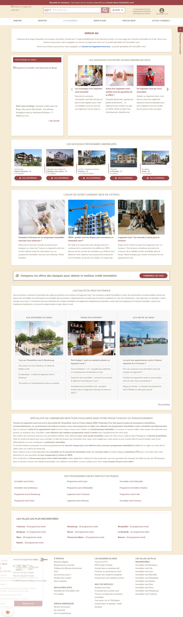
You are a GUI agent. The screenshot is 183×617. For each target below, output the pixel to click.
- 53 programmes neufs (31, 526)
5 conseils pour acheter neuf (107, 591)
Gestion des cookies (62, 578)
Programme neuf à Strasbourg (27, 494)
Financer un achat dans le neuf (108, 571)
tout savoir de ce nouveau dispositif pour (91, 2)
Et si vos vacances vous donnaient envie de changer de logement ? (141, 370)
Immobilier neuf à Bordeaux (26, 488)
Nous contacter (60, 581)
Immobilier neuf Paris (144, 587)
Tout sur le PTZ (101, 562)
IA (119, 10)
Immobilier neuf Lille (143, 568)
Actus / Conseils (161, 21)
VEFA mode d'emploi (103, 565)
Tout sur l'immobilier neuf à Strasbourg (36, 360)
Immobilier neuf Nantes (145, 581)
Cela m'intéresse (29, 178)
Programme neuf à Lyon (77, 481)
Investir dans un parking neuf (107, 568)
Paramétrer (17, 603)
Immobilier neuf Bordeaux (146, 565)
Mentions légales (61, 562)
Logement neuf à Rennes (78, 501)
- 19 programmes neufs (85, 537)
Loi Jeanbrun (70, 21)
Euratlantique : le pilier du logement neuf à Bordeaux (36, 376)
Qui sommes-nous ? (62, 575)
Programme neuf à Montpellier (80, 488)
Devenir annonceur (62, 607)
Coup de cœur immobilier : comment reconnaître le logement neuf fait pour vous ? (91, 379)
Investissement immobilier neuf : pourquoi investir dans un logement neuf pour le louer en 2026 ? (91, 389)
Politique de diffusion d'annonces (68, 568)
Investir (42, 21)
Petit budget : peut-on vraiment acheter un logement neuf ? (90, 361)
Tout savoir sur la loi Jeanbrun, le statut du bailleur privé (36, 367)
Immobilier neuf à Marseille (131, 481)
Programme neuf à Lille (130, 494)
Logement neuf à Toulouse (78, 494)
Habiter (17, 21)
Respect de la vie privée (64, 565)
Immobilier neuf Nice (144, 584)
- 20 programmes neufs (29, 537)
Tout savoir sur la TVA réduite (107, 600)
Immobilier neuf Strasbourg (146, 591)
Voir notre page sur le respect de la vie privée (21, 595)
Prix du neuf (129, 21)
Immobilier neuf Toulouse (146, 594)
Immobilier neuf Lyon (144, 571)
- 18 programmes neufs (131, 537)
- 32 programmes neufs (133, 526)
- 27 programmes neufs (31, 532)
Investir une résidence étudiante (108, 575)
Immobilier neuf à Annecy (130, 501)
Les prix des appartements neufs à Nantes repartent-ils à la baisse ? (142, 361)
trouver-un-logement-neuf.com (96, 46)
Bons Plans (100, 21)
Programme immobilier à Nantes (133, 488)
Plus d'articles (164, 404)
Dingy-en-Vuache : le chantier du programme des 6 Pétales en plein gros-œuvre (142, 388)
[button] (7, 612)
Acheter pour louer (103, 587)
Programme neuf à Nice (24, 501)
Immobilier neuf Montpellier (146, 578)
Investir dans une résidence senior (109, 578)
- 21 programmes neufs (133, 532)
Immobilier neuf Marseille (146, 575)
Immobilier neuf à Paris (24, 481)
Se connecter (59, 610)
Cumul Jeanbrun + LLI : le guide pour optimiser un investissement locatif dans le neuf (91, 370)
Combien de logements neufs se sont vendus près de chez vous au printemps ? (142, 379)
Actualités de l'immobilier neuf (66, 591)
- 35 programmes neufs (82, 526)
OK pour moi (45, 603)
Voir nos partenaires (62, 613)
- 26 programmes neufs (80, 532)
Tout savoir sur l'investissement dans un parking (38, 383)
